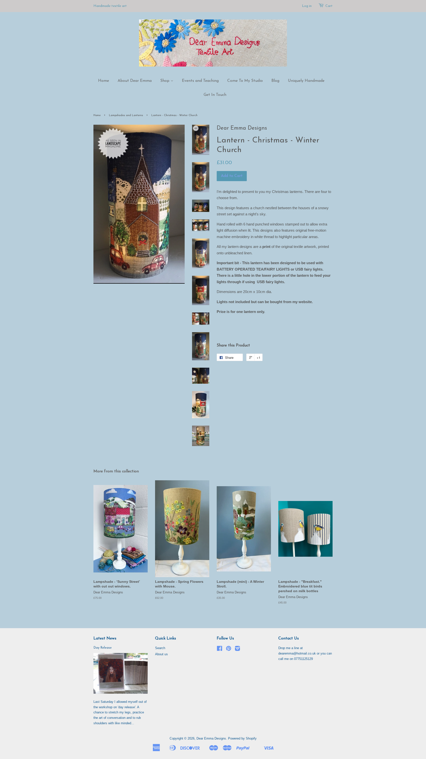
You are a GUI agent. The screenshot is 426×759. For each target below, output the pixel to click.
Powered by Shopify (242, 738)
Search (160, 648)
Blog (275, 81)
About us (161, 654)
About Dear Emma (135, 81)
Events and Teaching (200, 81)
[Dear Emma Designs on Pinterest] (228, 649)
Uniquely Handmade (306, 81)
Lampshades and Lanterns (126, 115)
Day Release (102, 647)
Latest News (104, 638)
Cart (329, 6)
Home (103, 81)
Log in (307, 6)
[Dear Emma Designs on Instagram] (237, 649)
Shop (165, 81)
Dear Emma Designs (211, 738)
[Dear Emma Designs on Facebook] (219, 649)
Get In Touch (215, 95)
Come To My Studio (245, 81)
